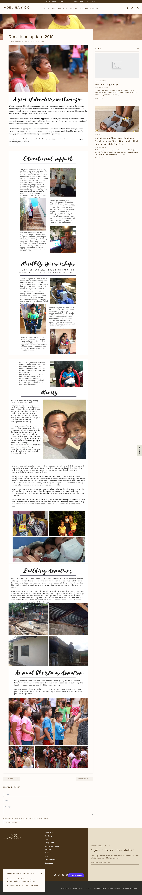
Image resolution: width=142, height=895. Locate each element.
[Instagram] (67, 875)
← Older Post (12, 779)
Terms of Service (100, 888)
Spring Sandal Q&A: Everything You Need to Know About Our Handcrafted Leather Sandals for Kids (116, 141)
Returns (48, 853)
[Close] (42, 872)
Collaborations (50, 860)
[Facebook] (55, 875)
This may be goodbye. (107, 84)
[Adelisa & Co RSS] (138, 48)
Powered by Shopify (130, 888)
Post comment (12, 822)
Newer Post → (84, 779)
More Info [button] (49, 833)
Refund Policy (114, 888)
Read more (99, 98)
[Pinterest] (63, 875)
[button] (46, 8)
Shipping (48, 849)
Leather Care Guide (52, 846)
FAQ (46, 839)
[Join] (137, 862)
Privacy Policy (85, 888)
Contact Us (49, 863)
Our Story (48, 836)
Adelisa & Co (68, 888)
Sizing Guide (49, 843)
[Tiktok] (59, 875)
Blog (46, 856)
